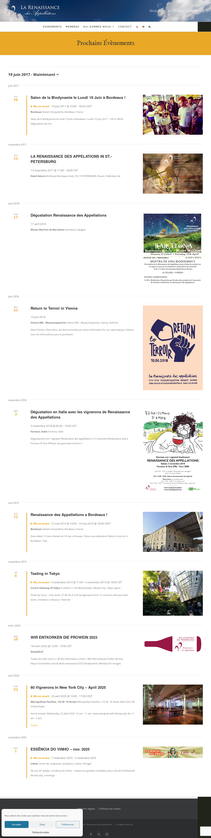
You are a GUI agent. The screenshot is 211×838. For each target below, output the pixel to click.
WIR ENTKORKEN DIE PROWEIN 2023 (64, 637)
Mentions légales (86, 808)
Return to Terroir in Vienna (54, 308)
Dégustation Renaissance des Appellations (68, 215)
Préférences (67, 824)
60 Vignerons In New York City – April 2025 (68, 687)
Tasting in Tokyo (45, 573)
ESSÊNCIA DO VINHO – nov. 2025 (60, 749)
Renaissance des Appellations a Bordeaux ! (69, 514)
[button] (149, 27)
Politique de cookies (40, 832)
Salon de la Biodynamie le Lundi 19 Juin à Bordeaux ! (78, 97)
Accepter (16, 824)
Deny (42, 824)
